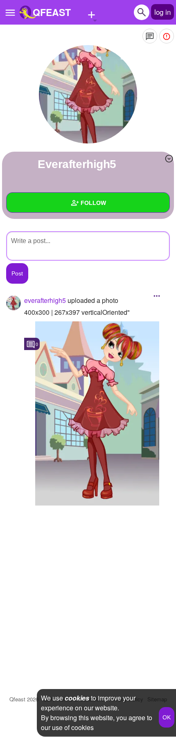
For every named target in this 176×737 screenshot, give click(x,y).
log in (162, 12)
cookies (77, 698)
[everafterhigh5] (88, 94)
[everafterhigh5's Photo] (97, 413)
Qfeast (23, 699)
